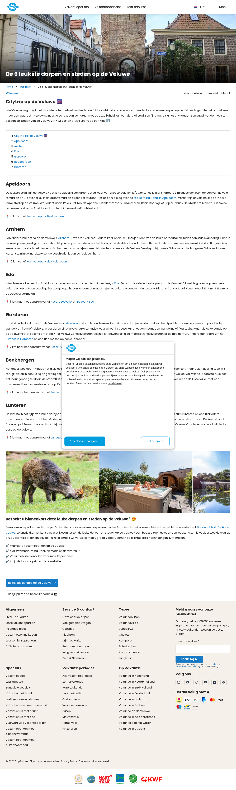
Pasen (66, 711)
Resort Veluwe (60, 347)
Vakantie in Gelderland (134, 693)
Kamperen (126, 641)
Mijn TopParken (72, 641)
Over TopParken (17, 617)
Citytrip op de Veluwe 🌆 (31, 136)
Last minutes (137, 7)
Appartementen (130, 652)
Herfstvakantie (72, 688)
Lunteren (20, 167)
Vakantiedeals (15, 676)
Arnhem (19, 146)
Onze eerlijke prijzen (75, 617)
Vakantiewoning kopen (21, 635)
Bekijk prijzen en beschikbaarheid (30, 594)
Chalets (124, 635)
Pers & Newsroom (74, 658)
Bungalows (126, 629)
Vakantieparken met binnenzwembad (20, 731)
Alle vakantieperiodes (77, 676)
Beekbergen (22, 162)
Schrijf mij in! (189, 659)
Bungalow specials (18, 688)
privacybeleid (211, 664)
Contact (68, 629)
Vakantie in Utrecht (132, 729)
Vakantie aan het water (135, 723)
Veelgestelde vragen (76, 623)
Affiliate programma (20, 646)
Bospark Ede (85, 302)
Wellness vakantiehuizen (22, 699)
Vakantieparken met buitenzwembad (20, 742)
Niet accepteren (155, 441)
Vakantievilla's (128, 623)
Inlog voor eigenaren (76, 652)
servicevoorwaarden (186, 666)
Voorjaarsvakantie (74, 705)
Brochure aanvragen (76, 646)
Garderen (20, 157)
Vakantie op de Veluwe (134, 711)
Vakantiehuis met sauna (22, 711)
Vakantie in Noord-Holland (137, 682)
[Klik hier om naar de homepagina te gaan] (13, 7)
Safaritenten (127, 646)
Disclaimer (85, 761)
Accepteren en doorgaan (83, 441)
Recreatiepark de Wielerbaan (47, 262)
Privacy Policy (69, 761)
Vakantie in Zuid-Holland (135, 688)
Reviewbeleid (101, 761)
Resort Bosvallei (61, 302)
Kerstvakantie (71, 693)
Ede (16, 151)
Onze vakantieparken (20, 623)
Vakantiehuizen (129, 617)
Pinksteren (69, 729)
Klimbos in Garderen (19, 339)
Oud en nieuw (71, 699)
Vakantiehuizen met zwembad (26, 705)
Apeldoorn (21, 141)
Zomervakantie (72, 682)
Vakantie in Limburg (132, 699)
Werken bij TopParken (21, 641)
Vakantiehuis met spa (20, 717)
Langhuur (125, 658)
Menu (223, 7)
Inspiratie (25, 87)
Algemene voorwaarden (44, 761)
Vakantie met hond (19, 693)
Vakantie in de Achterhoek (137, 717)
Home (9, 87)
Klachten (68, 635)
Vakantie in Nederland (134, 676)
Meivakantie (70, 717)
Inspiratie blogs (16, 629)
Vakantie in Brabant (132, 705)
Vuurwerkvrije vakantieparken (26, 723)
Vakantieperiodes (107, 7)
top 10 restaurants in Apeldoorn (155, 198)
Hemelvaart (70, 723)
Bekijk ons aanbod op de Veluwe (29, 583)
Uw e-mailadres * (187, 641)
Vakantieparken (77, 7)
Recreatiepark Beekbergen (45, 216)
